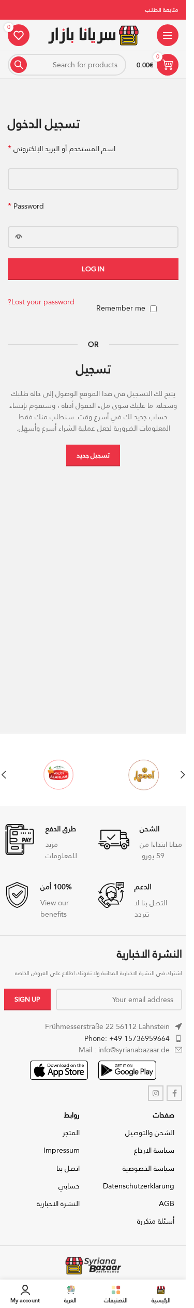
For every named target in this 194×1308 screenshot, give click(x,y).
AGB (166, 1203)
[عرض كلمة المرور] (18, 237)
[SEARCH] (18, 64)
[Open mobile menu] (168, 35)
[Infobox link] (140, 843)
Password (26, 206)
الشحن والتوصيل (149, 1132)
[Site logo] (93, 34)
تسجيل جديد (93, 455)
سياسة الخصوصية (148, 1168)
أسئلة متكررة (155, 1221)
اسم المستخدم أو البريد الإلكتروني (61, 148)
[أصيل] (135, 775)
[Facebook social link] (174, 1093)
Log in (93, 268)
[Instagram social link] (155, 1093)
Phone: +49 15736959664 (127, 1038)
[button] (182, 775)
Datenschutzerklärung (138, 1186)
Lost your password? (41, 301)
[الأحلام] (50, 775)
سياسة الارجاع (154, 1150)
